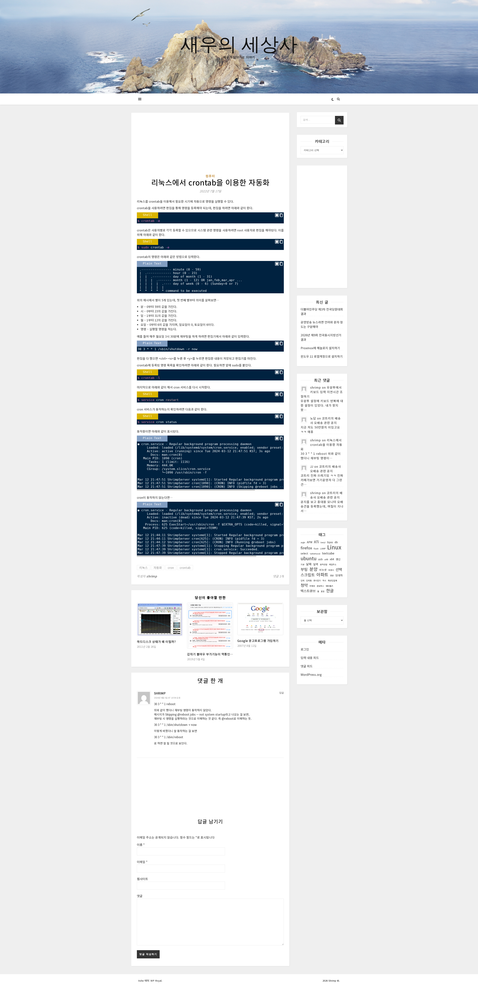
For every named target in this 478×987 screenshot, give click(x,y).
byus (330, 542)
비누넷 (323, 570)
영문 (332, 575)
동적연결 (323, 564)
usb (320, 559)
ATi (316, 541)
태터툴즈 (329, 586)
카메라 (312, 586)
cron (171, 567)
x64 (332, 559)
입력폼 (309, 580)
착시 (324, 580)
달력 (315, 564)
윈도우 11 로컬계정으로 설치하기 (322, 356)
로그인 (305, 649)
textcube (328, 553)
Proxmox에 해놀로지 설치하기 (320, 348)
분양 (313, 569)
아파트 (322, 574)
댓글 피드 (307, 666)
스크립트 (308, 575)
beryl (323, 542)
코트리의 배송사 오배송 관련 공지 (325, 420)
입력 (302, 580)
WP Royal (156, 980)
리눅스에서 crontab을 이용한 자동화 (321, 444)
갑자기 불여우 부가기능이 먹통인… (210, 654)
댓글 (139, 896)
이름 (141, 844)
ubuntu (308, 558)
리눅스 (143, 567)
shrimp (151, 576)
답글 (281, 692)
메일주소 (332, 564)
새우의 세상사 (239, 43)
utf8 (326, 559)
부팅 (304, 569)
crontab (185, 567)
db (336, 542)
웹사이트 (142, 879)
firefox (306, 548)
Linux (334, 547)
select (304, 553)
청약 (304, 585)
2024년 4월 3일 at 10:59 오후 (167, 697)
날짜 (309, 564)
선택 (339, 569)
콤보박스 (320, 586)
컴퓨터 (210, 176)
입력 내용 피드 (310, 657)
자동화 (157, 567)
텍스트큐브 (308, 591)
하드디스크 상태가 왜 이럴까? (156, 641)
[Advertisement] (210, 146)
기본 (302, 564)
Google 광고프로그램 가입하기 (258, 640)
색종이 (331, 570)
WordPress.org (311, 674)
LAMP (322, 548)
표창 (323, 591)
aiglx (303, 542)
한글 (330, 590)
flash (316, 548)
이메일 (142, 862)
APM (309, 542)
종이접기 (317, 580)
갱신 (338, 559)
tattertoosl (315, 553)
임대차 (339, 575)
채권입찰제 (332, 580)
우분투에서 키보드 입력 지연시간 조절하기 (322, 392)
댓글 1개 (278, 576)
